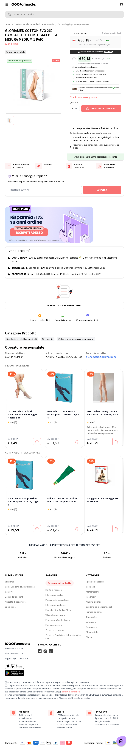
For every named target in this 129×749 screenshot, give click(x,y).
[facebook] (40, 651)
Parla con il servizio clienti (64, 305)
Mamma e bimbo (93, 602)
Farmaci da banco (94, 612)
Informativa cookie (54, 595)
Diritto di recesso (53, 590)
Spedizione (10, 607)
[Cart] (121, 4)
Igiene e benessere (95, 581)
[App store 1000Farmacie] (17, 666)
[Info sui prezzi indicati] (101, 40)
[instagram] (45, 651)
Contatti (9, 591)
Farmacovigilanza (53, 625)
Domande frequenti (14, 597)
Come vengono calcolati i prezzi (20, 586)
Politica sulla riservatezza (57, 600)
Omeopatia (91, 617)
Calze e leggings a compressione (73, 24)
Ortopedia (49, 24)
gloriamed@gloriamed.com (101, 357)
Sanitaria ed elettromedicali (27, 24)
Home (8, 24)
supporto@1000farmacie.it (17, 658)
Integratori (91, 597)
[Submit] (10, 14)
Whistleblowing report (55, 615)
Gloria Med (11, 44)
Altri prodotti (92, 632)
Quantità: (74, 102)
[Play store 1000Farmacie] (17, 673)
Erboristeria (91, 627)
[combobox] (64, 14)
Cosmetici (90, 586)
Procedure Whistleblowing (57, 620)
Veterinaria (91, 622)
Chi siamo (9, 581)
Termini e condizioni (54, 630)
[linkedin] (51, 651)
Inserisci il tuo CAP (20, 189)
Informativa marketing (55, 605)
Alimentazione (92, 591)
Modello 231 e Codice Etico (58, 610)
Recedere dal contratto (59, 583)
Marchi (89, 637)
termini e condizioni (71, 691)
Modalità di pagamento (16, 602)
